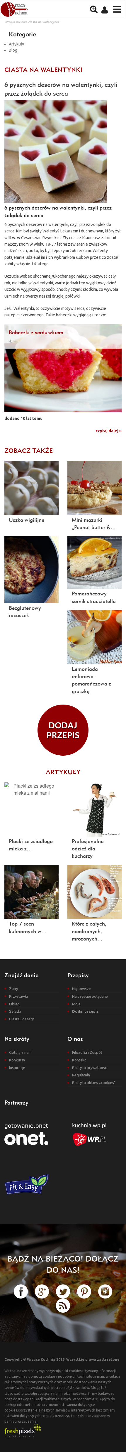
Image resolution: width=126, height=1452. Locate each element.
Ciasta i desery (21, 1019)
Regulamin (81, 1075)
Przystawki (18, 996)
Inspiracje (17, 1068)
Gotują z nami (21, 1052)
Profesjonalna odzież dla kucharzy (88, 848)
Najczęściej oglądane (90, 996)
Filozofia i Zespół (87, 1052)
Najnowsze (81, 989)
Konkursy (17, 1060)
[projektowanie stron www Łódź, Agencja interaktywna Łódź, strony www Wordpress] (22, 1430)
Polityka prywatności (90, 1068)
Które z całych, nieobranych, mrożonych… (89, 931)
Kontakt (79, 1060)
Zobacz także (28, 450)
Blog (13, 50)
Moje (76, 1004)
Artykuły (16, 44)
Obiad (14, 1004)
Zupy (13, 989)
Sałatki (15, 1011)
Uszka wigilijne (26, 519)
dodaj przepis (63, 730)
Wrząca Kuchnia (15, 22)
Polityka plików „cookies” (94, 1082)
